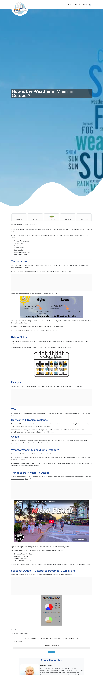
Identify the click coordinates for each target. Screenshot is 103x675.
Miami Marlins (50, 564)
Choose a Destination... (51, 645)
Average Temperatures (21, 241)
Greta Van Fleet (19, 554)
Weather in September (22, 252)
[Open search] (90, 4)
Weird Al (17, 556)
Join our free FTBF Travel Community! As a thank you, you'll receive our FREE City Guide (51, 638)
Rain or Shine (18, 243)
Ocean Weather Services (19, 633)
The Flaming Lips (20, 558)
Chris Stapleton (19, 561)
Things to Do (18, 250)
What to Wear (19, 248)
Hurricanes (17, 245)
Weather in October (21, 254)
